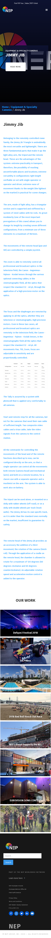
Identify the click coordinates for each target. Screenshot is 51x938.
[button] (46, 10)
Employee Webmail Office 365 (17, 889)
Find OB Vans (19, 3)
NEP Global (34, 3)
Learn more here (16, 878)
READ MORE (15, 67)
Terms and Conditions (15, 901)
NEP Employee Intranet (16, 886)
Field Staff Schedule (15, 892)
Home (5, 107)
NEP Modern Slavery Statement (18, 905)
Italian (27, 3)
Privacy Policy (13, 898)
